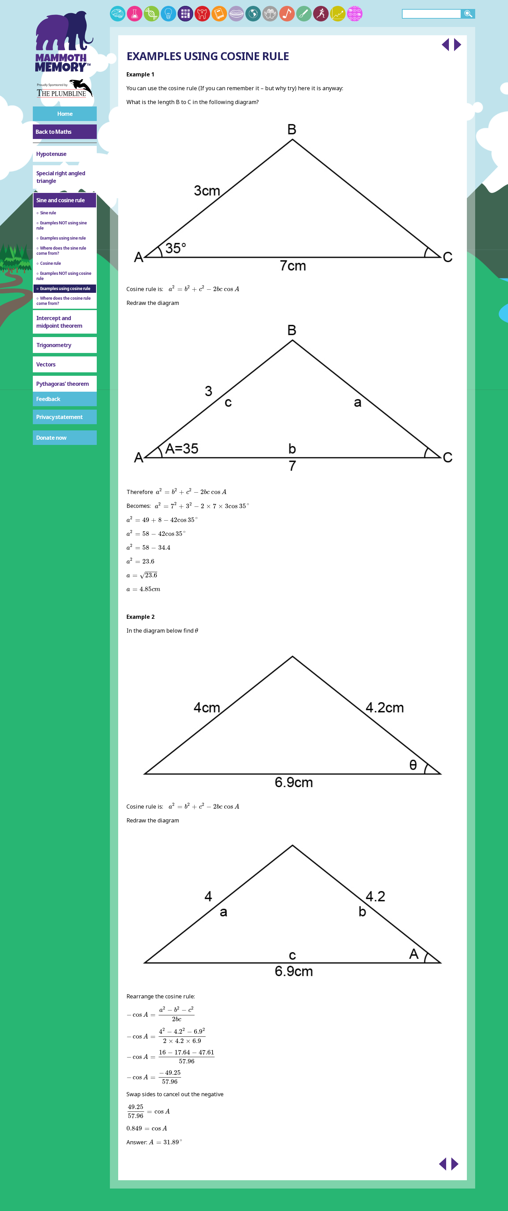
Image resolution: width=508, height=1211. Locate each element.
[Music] (287, 13)
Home (65, 114)
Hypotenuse (51, 154)
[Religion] (270, 13)
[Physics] (168, 13)
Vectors (45, 364)
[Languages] (236, 13)
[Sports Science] (321, 13)
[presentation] (204, 288)
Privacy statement (59, 417)
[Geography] (253, 13)
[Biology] (151, 13)
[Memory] (117, 13)
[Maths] (185, 13)
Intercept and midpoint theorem (59, 321)
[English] (219, 13)
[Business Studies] (338, 13)
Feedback (48, 399)
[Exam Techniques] (355, 13)
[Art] (304, 13)
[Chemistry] (134, 13)
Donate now (51, 437)
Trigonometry (53, 345)
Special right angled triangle (60, 177)
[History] (202, 13)
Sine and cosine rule (60, 200)
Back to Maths (53, 132)
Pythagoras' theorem (62, 384)
